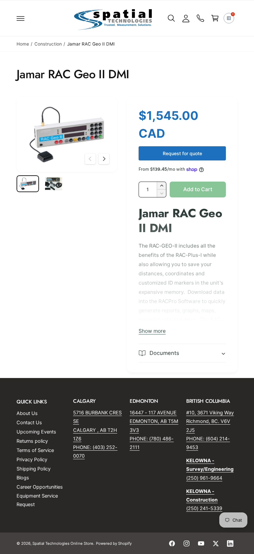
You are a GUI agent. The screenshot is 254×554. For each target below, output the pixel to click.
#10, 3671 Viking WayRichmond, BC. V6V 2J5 (210, 421)
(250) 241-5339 (204, 508)
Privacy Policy (32, 460)
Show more (152, 331)
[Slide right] (104, 159)
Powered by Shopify (114, 543)
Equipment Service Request (37, 500)
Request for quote (182, 153)
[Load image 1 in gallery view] (28, 183)
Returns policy (32, 441)
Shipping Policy (34, 469)
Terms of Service (35, 450)
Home (23, 44)
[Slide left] (90, 159)
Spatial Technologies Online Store (62, 543)
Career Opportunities (40, 487)
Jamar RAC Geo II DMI (91, 44)
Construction (48, 44)
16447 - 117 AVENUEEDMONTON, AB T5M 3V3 (154, 421)
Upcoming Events (36, 432)
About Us (27, 413)
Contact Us (29, 423)
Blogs (23, 478)
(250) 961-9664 (204, 478)
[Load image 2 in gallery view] (53, 183)
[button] (20, 18)
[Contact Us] (200, 18)
